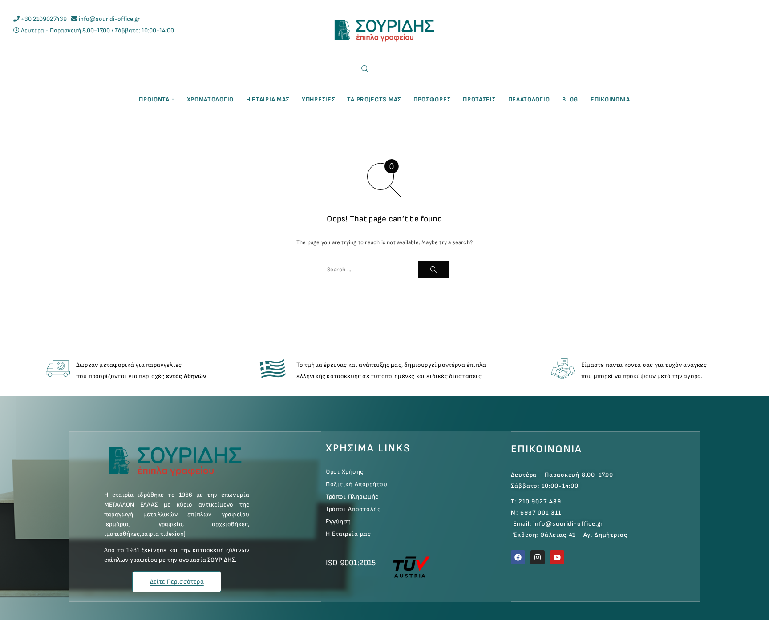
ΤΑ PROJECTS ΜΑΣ (374, 99)
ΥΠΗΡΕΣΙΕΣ (318, 99)
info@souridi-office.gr (109, 19)
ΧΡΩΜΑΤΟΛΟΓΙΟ (210, 99)
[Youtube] (557, 557)
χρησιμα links (368, 448)
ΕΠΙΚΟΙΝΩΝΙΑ (610, 99)
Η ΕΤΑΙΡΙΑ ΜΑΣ (267, 99)
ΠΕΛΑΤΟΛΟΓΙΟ (529, 99)
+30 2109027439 (44, 19)
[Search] (364, 69)
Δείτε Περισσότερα (177, 581)
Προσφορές (431, 99)
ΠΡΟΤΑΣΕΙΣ (479, 99)
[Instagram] (537, 557)
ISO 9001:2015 (351, 563)
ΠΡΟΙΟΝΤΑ (154, 99)
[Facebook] (518, 557)
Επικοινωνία (546, 449)
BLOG (570, 99)
